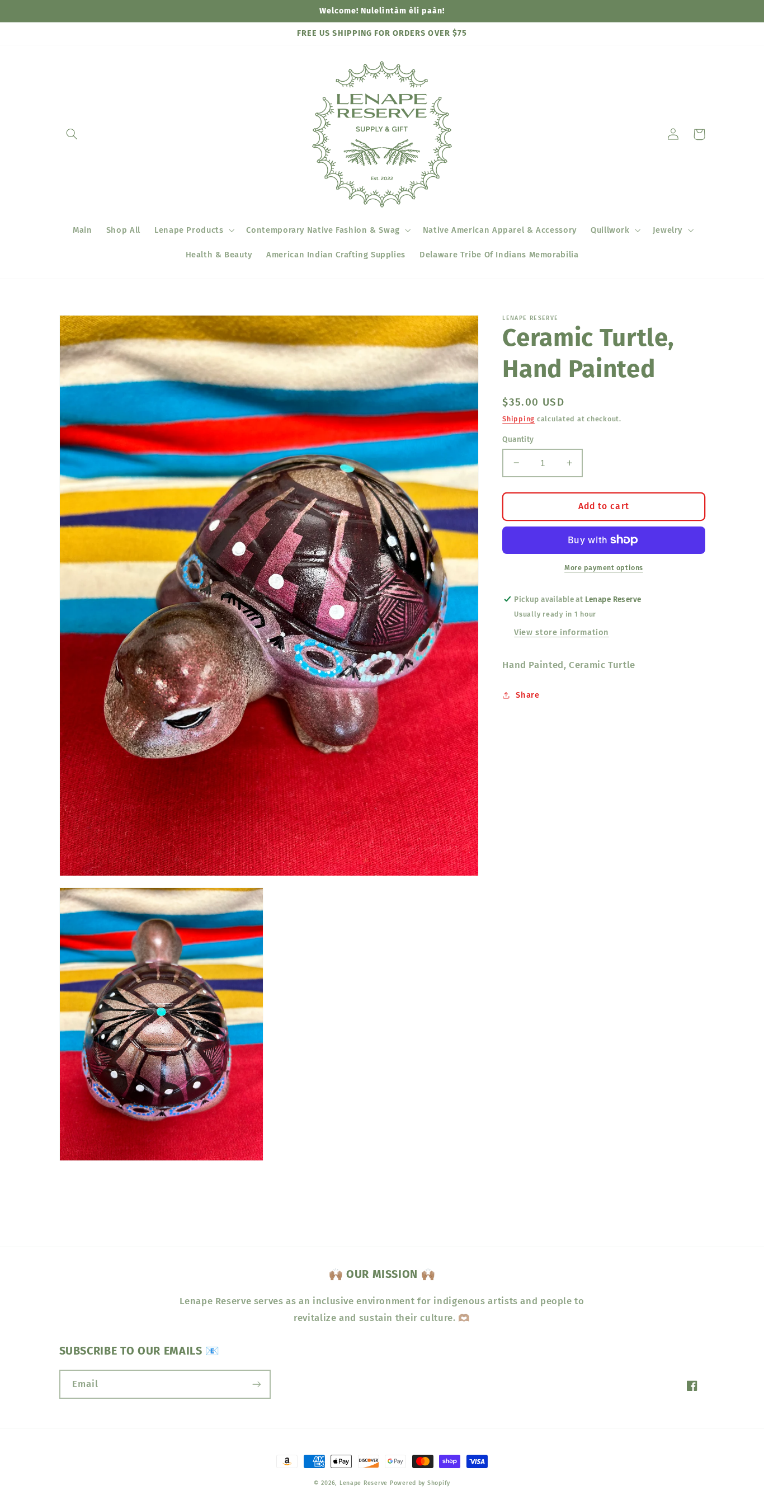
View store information (561, 632)
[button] (72, 134)
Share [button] (527, 694)
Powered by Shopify (420, 1483)
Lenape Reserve (363, 1483)
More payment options (603, 567)
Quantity (518, 439)
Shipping (518, 418)
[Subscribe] (256, 1384)
